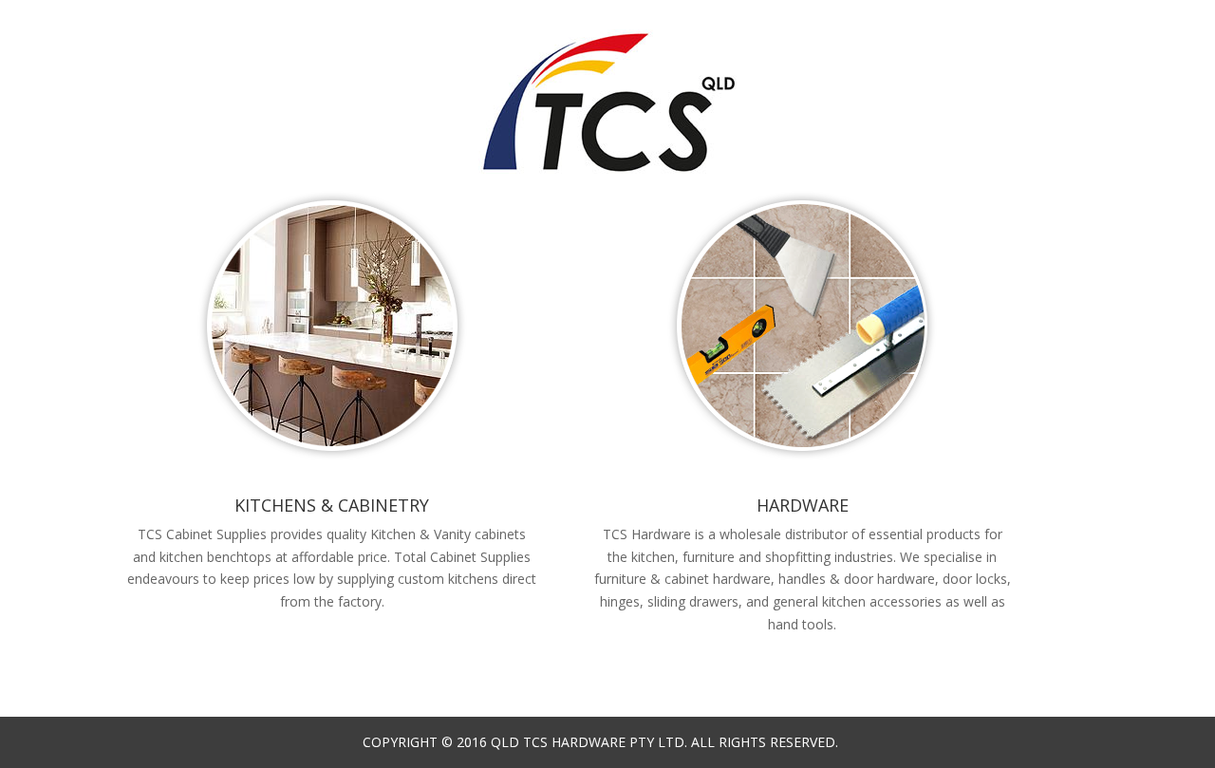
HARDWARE (803, 505)
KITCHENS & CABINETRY (331, 505)
